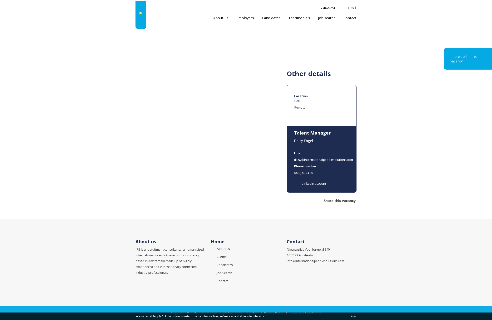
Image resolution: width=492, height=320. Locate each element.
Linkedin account (313, 183)
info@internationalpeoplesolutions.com (315, 261)
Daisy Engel (303, 140)
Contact (350, 18)
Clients (222, 257)
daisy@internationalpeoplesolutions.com (323, 160)
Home (217, 241)
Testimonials (299, 18)
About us (220, 18)
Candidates (271, 18)
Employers (245, 18)
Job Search (224, 273)
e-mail (352, 7)
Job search (326, 18)
